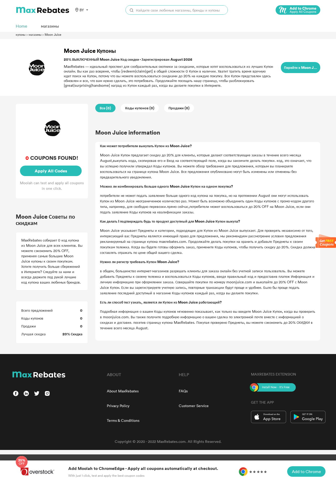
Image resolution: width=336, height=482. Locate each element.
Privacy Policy (118, 405)
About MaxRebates (123, 390)
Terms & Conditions (123, 420)
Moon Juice (53, 34)
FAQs (183, 390)
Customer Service (194, 405)
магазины (35, 34)
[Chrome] (298, 10)
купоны (20, 34)
